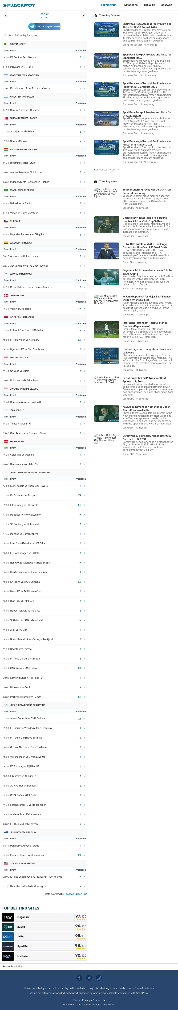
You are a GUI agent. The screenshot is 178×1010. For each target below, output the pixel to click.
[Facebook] (79, 977)
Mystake (22, 956)
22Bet (21, 926)
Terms (76, 1000)
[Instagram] (98, 977)
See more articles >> (106, 170)
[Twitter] (89, 977)
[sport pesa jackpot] (19, 5)
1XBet (21, 936)
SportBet (23, 946)
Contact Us (98, 1000)
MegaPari (23, 917)
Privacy (86, 1000)
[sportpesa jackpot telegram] (44, 26)
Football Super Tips (75, 894)
